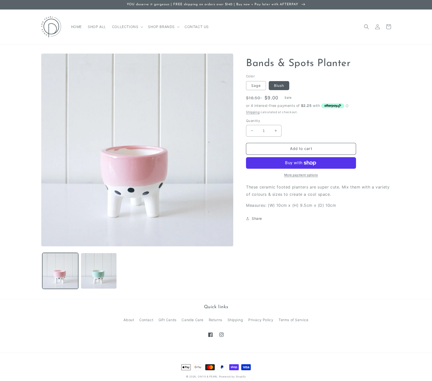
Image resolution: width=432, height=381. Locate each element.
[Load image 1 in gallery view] (60, 271)
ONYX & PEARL (208, 376)
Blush (279, 85)
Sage (256, 85)
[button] (127, 27)
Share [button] (257, 218)
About (129, 320)
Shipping (253, 112)
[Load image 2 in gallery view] (99, 271)
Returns (215, 320)
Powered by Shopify (232, 376)
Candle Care (193, 320)
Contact (146, 320)
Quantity (253, 121)
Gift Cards (167, 320)
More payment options (301, 175)
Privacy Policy (260, 320)
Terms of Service (293, 320)
